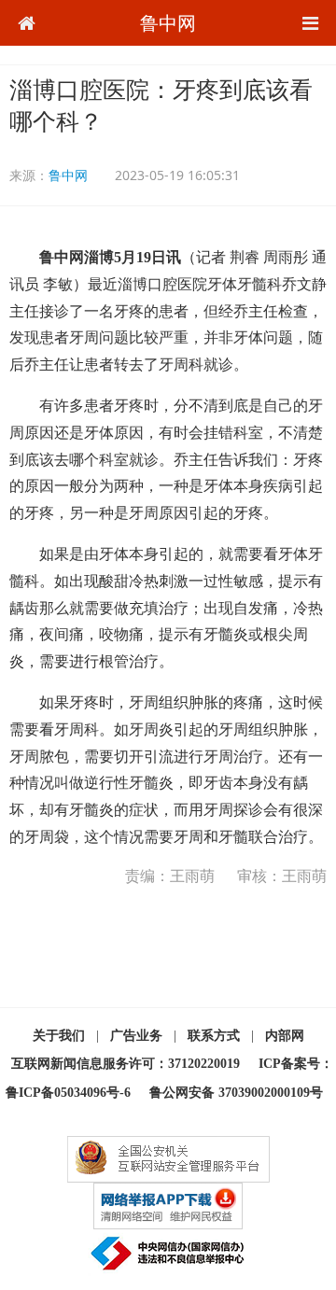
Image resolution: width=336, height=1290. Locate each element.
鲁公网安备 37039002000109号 (236, 1093)
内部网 (284, 1036)
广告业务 (136, 1036)
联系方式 (214, 1036)
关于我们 (59, 1036)
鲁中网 (168, 22)
